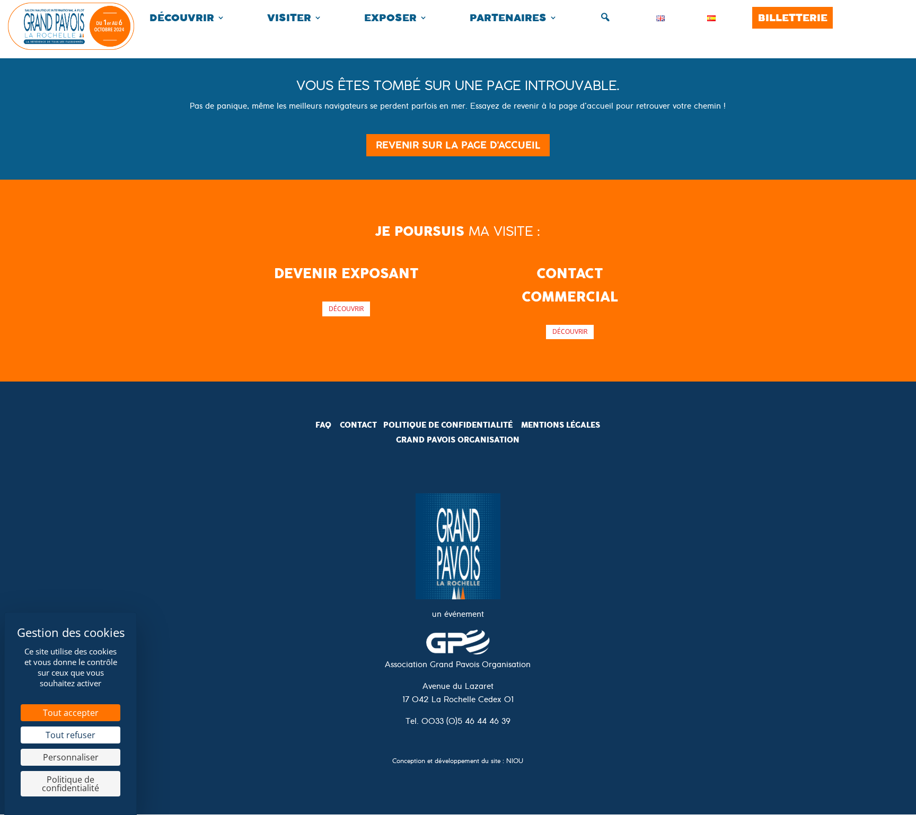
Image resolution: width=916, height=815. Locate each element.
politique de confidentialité (448, 425)
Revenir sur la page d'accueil (458, 145)
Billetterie (792, 17)
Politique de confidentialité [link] (70, 784)
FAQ (323, 425)
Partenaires (508, 17)
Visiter (289, 17)
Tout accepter (71, 713)
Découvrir (181, 17)
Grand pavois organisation (457, 440)
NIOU (514, 762)
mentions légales (560, 425)
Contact (358, 425)
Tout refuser (70, 735)
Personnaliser (71, 757)
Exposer (390, 17)
